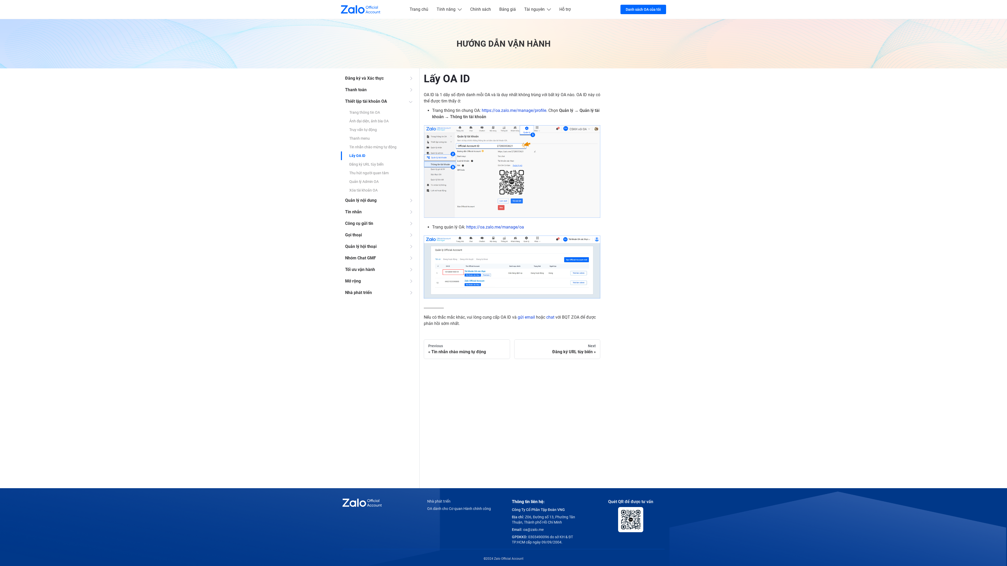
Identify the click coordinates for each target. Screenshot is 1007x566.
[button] (512, 171)
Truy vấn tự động (363, 130)
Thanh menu (359, 138)
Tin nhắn (353, 211)
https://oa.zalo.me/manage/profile (514, 110)
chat (550, 317)
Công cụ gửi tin (359, 223)
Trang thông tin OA (364, 112)
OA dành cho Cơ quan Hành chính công (459, 509)
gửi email (526, 317)
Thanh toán (356, 89)
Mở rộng (353, 281)
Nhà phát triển (358, 292)
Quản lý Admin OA (364, 181)
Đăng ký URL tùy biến (366, 164)
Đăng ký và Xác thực (364, 78)
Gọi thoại (353, 234)
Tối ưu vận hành (360, 269)
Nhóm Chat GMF (360, 257)
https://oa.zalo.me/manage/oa (495, 227)
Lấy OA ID (357, 156)
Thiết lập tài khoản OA (366, 101)
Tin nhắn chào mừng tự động (373, 147)
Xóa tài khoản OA (363, 190)
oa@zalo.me (533, 529)
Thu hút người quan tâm (369, 173)
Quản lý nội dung (361, 200)
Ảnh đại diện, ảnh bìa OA (369, 121)
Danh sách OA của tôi (643, 9)
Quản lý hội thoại (361, 246)
